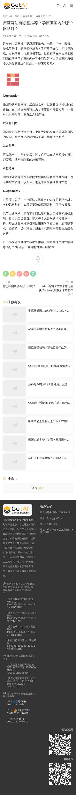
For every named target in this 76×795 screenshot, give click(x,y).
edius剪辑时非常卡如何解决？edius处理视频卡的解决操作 (56, 290)
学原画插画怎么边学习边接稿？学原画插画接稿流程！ (48, 311)
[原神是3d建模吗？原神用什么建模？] (14, 388)
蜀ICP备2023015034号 (16, 703)
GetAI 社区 (16, 6)
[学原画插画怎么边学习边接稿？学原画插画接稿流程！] (14, 314)
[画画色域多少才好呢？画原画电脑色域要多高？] (14, 443)
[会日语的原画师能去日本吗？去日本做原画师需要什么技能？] (14, 462)
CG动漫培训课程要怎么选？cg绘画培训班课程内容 (49, 403)
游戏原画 (32, 36)
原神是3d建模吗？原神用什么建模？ (47, 384)
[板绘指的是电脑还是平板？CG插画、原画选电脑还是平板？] (14, 425)
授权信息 (16, 607)
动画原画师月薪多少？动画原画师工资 (48, 329)
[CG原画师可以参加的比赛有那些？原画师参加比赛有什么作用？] (14, 370)
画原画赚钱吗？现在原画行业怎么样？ (48, 347)
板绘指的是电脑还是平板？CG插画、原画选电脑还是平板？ (48, 421)
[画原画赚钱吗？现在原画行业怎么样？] (14, 351)
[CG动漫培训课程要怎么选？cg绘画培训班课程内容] (14, 406)
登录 (41, 488)
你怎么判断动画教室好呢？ (19, 286)
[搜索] (58, 5)
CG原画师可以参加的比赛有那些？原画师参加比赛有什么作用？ (49, 366)
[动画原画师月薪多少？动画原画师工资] (14, 333)
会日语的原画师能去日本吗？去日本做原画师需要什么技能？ (48, 458)
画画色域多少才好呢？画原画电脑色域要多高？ (48, 440)
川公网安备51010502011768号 (18, 712)
